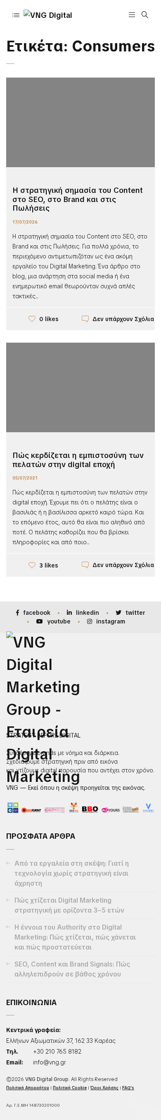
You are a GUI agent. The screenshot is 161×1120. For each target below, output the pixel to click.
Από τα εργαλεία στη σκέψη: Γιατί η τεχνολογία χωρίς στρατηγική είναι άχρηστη (71, 873)
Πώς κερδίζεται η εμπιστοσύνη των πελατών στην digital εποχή (78, 459)
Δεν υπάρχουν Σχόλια (123, 319)
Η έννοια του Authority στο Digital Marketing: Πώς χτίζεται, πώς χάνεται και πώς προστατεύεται (75, 937)
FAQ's (128, 1088)
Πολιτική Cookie (70, 1088)
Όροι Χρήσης (104, 1088)
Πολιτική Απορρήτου (27, 1088)
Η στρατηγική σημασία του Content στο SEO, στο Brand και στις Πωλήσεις (77, 199)
